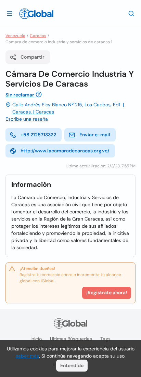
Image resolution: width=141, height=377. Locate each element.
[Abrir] (9, 13)
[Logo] (36, 13)
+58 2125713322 (38, 135)
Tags (105, 339)
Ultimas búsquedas (71, 339)
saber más (27, 356)
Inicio (36, 339)
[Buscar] (131, 13)
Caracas (38, 36)
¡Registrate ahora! (106, 292)
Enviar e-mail (94, 135)
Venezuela (15, 36)
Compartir (32, 57)
